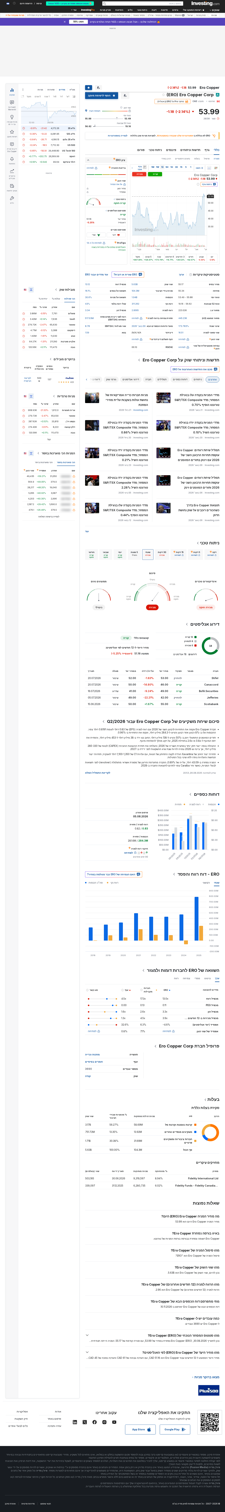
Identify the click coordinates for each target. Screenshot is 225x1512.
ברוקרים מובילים (64, 359)
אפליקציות (22, 1411)
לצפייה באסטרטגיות (117, 135)
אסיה (56, 15)
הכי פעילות (69, 298)
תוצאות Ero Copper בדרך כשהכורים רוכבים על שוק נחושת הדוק (198, 510)
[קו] (209, 168)
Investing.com (140, 410)
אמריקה (89, 15)
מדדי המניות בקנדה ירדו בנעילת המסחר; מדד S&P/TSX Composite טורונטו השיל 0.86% (125, 427)
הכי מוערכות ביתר (44, 462)
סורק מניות (105, 10)
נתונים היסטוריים (182, 158)
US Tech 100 (68, 150)
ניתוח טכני (155, 150)
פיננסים (171, 150)
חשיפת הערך (94, 111)
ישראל (190, 15)
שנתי (216, 882)
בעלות (197, 158)
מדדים (62, 89)
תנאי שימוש (45, 1503)
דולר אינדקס (69, 162)
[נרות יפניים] (216, 168)
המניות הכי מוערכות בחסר (58, 453)
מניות (214, 15)
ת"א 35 (71, 128)
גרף (207, 150)
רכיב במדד (166, 158)
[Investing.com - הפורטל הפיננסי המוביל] (205, 3)
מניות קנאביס (102, 15)
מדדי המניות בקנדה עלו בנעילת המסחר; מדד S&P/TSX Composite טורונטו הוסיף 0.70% (197, 400)
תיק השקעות (21, 1418)
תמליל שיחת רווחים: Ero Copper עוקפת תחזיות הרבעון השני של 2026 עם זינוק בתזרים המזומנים (198, 455)
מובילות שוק (67, 289)
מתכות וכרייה (92, 1054)
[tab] (211, 554)
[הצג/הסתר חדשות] (145, 167)
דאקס (72, 156)
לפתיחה (167, 1031)
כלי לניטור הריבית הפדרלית (39, 15)
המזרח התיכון (68, 15)
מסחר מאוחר (139, 15)
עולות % (56, 298)
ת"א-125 (70, 134)
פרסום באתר (54, 1418)
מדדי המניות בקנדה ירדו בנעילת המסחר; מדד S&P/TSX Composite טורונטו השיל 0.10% (197, 427)
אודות (58, 1411)
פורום (140, 150)
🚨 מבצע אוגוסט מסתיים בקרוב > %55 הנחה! (70, 3)
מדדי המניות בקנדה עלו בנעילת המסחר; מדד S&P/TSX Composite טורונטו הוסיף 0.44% (125, 510)
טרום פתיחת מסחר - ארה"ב (160, 15)
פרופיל (207, 158)
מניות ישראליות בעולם (120, 15)
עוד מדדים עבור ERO (96, 274)
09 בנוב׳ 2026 (139, 326)
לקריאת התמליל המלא (97, 772)
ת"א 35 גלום (69, 139)
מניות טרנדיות (66, 396)
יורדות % (43, 298)
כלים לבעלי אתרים (18, 1425)
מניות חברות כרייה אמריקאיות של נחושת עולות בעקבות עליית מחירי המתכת (126, 400)
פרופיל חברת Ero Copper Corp (189, 1046)
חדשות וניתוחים (190, 150)
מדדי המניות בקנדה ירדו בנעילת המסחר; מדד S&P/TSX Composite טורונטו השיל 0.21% (125, 455)
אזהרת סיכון (10, 1503)
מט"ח (72, 89)
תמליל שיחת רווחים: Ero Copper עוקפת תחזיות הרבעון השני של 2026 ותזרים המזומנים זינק (198, 482)
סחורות (50, 89)
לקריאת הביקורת (27, 379)
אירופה (80, 15)
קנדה (88, 1076)
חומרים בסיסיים (94, 1061)
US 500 (71, 145)
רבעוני (206, 882)
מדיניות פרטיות (28, 1503)
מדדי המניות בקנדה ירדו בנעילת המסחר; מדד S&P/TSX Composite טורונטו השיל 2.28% (125, 482)
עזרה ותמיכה (54, 1425)
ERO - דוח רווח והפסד (198, 874)
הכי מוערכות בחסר (66, 462)
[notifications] (14, 3)
